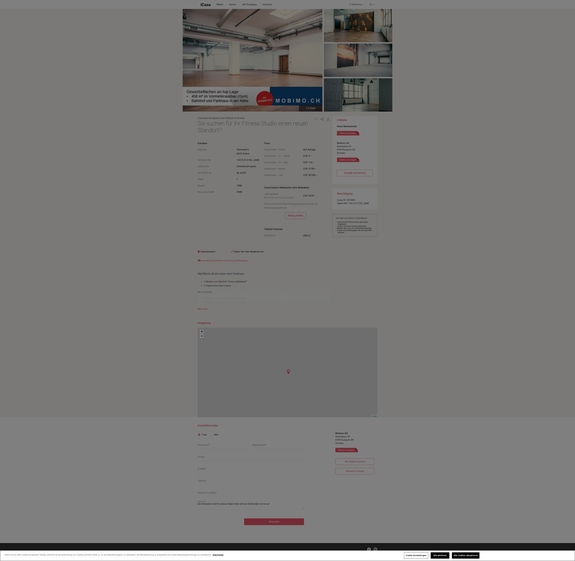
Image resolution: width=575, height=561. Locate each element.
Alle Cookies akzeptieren (466, 555)
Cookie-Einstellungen (416, 555)
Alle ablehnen (440, 555)
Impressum (218, 555)
